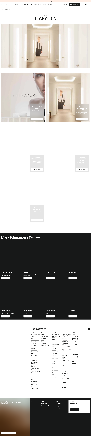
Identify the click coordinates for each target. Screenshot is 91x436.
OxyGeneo (43, 343)
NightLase (54, 367)
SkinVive (33, 383)
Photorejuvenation (55, 368)
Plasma (53, 372)
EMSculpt (64, 382)
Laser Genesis (54, 361)
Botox (32, 338)
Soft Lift (32, 386)
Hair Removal (74, 349)
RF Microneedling (75, 357)
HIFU (73, 361)
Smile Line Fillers (34, 384)
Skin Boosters (34, 381)
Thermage (74, 341)
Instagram (58, 406)
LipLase (53, 363)
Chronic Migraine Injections (34, 348)
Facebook (58, 403)
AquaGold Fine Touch (35, 334)
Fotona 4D (54, 350)
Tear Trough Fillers (35, 388)
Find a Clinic (36, 4)
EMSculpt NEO (65, 384)
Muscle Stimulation (66, 378)
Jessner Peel (64, 371)
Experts (44, 4)
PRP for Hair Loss (34, 374)
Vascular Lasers (55, 377)
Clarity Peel (64, 367)
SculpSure (54, 384)
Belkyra (32, 336)
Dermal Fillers (34, 350)
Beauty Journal (45, 406)
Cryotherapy (64, 338)
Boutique (50, 4)
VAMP (63, 362)
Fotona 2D (54, 346)
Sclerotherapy (34, 377)
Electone (63, 380)
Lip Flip (32, 358)
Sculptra (33, 379)
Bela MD (43, 334)
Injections (33, 332)
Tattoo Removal (55, 376)
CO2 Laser (54, 341)
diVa (52, 342)
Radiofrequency (75, 332)
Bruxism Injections (35, 341)
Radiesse (33, 375)
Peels (63, 365)
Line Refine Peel (65, 373)
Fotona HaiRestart (55, 351)
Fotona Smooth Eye (56, 353)
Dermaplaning (64, 355)
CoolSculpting (54, 382)
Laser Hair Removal (76, 350)
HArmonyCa (33, 353)
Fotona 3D (54, 348)
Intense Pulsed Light (56, 360)
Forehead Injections (35, 351)
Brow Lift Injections (35, 340)
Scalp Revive (43, 347)
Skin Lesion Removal (66, 346)
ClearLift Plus (54, 339)
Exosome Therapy (65, 360)
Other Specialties (65, 332)
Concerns (16, 4)
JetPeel (42, 340)
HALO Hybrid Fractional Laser (55, 358)
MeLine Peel (64, 375)
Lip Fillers (33, 357)
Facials (42, 332)
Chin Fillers (33, 345)
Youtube (58, 408)
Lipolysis (53, 381)
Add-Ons (63, 353)
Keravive (43, 341)
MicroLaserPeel (55, 365)
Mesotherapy (34, 360)
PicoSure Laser (55, 370)
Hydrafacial (43, 338)
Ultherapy (74, 363)
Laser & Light (54, 332)
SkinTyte (53, 374)
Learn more (57, 1)
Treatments (24, 4)
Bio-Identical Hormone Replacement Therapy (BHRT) (66, 335)
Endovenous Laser (55, 344)
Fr (32, 401)
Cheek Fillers (33, 343)
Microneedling (75, 354)
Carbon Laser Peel (55, 334)
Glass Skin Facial (44, 336)
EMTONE (74, 334)
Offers (31, 4)
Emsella (63, 385)
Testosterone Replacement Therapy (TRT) (66, 349)
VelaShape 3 (74, 342)
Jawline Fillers (34, 355)
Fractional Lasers (55, 355)
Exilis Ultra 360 (75, 336)
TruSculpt (64, 387)
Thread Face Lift (34, 390)
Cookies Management (51, 434)
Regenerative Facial (45, 345)
